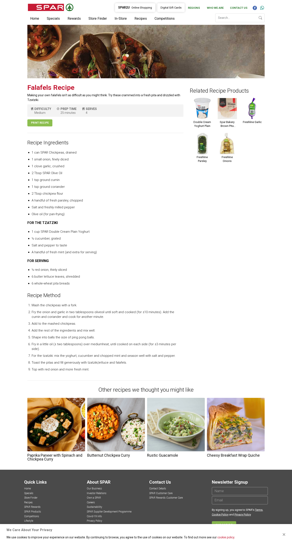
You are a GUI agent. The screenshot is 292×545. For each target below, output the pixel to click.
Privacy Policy (94, 520)
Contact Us (238, 7)
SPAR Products (32, 511)
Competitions (165, 18)
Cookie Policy (220, 514)
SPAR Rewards (32, 506)
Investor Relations (96, 493)
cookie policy (225, 537)
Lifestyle (28, 520)
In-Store (121, 18)
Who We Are (215, 7)
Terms (259, 509)
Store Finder (97, 18)
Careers (91, 502)
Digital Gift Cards (171, 7)
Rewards (74, 18)
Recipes (140, 18)
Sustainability (94, 506)
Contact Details (157, 488)
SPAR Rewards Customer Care (166, 497)
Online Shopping (135, 7)
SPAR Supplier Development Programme (109, 511)
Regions (194, 7)
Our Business (94, 488)
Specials (53, 18)
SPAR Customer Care (161, 493)
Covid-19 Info (94, 516)
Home (34, 18)
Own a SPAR (94, 497)
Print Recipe (40, 122)
